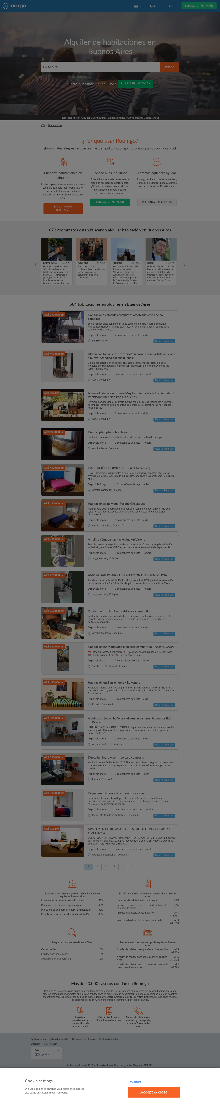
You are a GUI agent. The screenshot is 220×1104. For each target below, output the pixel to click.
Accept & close (154, 1092)
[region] (110, 1086)
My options (135, 1082)
